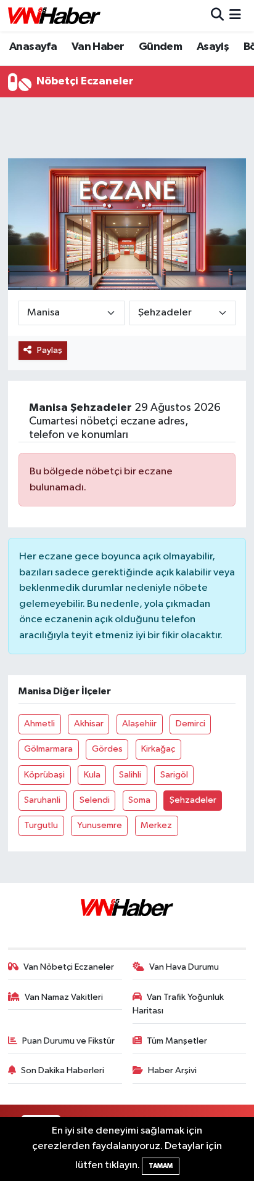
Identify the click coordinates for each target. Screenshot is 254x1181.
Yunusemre (99, 825)
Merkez (156, 825)
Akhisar (89, 723)
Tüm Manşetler (177, 1040)
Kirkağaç (158, 748)
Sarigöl (174, 774)
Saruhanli (42, 800)
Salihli (130, 774)
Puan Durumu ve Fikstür (68, 1040)
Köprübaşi (44, 774)
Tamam (161, 1166)
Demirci (190, 723)
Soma (139, 800)
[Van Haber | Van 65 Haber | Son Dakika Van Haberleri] (54, 15)
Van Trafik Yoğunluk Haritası (178, 1003)
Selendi (95, 800)
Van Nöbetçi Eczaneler (68, 967)
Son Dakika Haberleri (62, 1070)
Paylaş (49, 350)
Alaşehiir (139, 723)
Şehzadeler (193, 800)
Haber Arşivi (172, 1070)
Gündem (160, 46)
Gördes (107, 748)
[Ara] (217, 15)
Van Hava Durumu (184, 967)
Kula (92, 774)
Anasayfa (33, 46)
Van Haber (98, 46)
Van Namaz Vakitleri (64, 997)
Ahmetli (39, 723)
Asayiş (213, 46)
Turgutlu (41, 825)
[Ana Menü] (235, 15)
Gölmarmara (48, 748)
